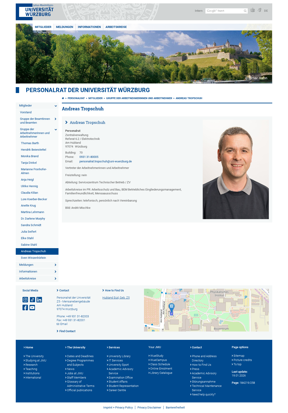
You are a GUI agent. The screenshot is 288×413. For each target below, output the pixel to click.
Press (195, 369)
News (70, 369)
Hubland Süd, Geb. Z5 (116, 297)
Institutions (32, 373)
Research (31, 364)
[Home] (63, 98)
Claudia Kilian (29, 192)
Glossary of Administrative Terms (80, 384)
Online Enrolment (161, 368)
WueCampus (158, 360)
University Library (119, 356)
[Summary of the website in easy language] (253, 10)
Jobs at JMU (75, 373)
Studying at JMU (35, 360)
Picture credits (243, 360)
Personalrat (76, 98)
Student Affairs (118, 381)
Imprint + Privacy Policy (118, 407)
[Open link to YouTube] (32, 308)
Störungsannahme (204, 381)
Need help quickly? (204, 394)
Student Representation (124, 386)
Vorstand (26, 112)
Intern (198, 10)
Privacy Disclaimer (149, 407)
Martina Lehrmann (32, 212)
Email (64, 324)
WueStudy (156, 355)
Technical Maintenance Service (207, 388)
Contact (64, 290)
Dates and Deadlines (80, 356)
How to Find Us (114, 290)
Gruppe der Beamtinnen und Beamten (35, 120)
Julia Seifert (28, 231)
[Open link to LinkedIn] (39, 300)
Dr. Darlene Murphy (33, 218)
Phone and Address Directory (204, 358)
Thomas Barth (30, 143)
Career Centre (117, 390)
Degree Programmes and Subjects (80, 362)
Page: (235, 382)
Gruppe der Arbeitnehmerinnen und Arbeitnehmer (35, 132)
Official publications (79, 390)
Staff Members (76, 377)
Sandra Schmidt (31, 225)
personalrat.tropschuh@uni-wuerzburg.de (105, 161)
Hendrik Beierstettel (33, 149)
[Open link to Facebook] (25, 308)
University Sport (119, 364)
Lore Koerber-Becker (34, 199)
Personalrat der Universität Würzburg (88, 90)
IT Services (116, 360)
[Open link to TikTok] (32, 300)
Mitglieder (43, 27)
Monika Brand (29, 156)
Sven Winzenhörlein (33, 257)
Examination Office (121, 377)
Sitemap (239, 355)
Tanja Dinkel (29, 162)
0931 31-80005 (88, 157)
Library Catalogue (161, 372)
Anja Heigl (27, 179)
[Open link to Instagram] (25, 300)
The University (34, 356)
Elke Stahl (27, 238)
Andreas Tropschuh (33, 251)
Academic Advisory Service (121, 371)
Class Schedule (160, 364)
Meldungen (64, 27)
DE (266, 10)
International (33, 377)
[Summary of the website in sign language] (259, 10)
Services (114, 347)
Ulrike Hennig (29, 186)
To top (237, 364)
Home (29, 347)
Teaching (31, 369)
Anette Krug (28, 205)
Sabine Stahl (29, 244)
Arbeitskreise (116, 27)
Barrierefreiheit (175, 407)
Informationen (89, 27)
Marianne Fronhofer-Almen (34, 171)
